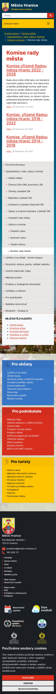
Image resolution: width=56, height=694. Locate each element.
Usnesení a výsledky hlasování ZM (25, 204)
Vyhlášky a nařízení (15, 290)
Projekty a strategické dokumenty (23, 284)
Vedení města (15, 178)
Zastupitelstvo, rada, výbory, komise (26, 36)
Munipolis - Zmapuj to (16, 310)
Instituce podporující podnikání (23, 435)
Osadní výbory (17, 244)
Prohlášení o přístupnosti (15, 593)
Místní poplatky (15, 442)
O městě (8, 568)
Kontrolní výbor (18, 237)
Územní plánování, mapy (18, 271)
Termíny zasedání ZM (19, 191)
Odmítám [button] (28, 683)
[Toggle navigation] (48, 23)
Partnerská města (16, 496)
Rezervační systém (16, 395)
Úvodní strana (11, 33)
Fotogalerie (13, 489)
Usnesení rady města (19, 217)
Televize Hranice (18, 338)
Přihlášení (8, 596)
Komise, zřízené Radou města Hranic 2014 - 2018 (27, 141)
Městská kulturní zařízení (20, 476)
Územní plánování (16, 385)
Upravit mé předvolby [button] (28, 689)
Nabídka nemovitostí (16, 304)
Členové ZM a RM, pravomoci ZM (25, 184)
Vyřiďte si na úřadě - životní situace (23, 257)
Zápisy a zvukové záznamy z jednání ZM (29, 211)
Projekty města (15, 432)
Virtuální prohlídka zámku (20, 382)
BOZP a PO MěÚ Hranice (19, 448)
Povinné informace (15, 164)
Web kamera (9, 579)
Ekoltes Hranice (15, 445)
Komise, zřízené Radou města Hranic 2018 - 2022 (27, 118)
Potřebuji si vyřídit (19, 334)
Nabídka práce (10, 574)
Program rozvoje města (19, 429)
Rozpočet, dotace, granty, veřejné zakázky (27, 264)
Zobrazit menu (11, 23)
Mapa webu (9, 587)
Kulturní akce (13, 470)
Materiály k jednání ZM (20, 198)
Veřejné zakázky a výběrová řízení (24, 422)
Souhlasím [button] (28, 678)
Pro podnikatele (13, 297)
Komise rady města (20, 251)
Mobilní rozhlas (15, 398)
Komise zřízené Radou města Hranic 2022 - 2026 (26, 70)
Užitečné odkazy (15, 439)
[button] (50, 15)
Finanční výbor (18, 231)
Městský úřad (14, 419)
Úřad (6, 564)
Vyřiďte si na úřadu (17, 372)
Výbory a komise (16, 40)
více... (9, 106)
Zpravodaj (12, 392)
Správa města (29, 33)
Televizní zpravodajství (19, 388)
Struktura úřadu (18, 328)
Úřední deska (16, 325)
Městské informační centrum (21, 473)
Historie (11, 493)
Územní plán (13, 426)
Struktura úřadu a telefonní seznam (25, 379)
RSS (6, 590)
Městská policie (13, 277)
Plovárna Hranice (16, 480)
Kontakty (8, 571)
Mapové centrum (15, 483)
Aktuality (8, 557)
